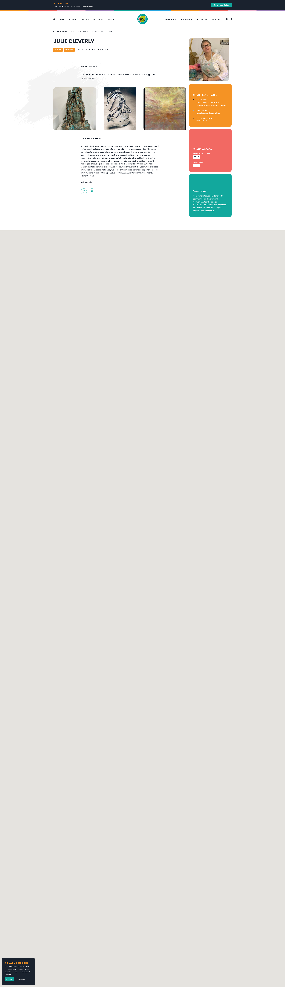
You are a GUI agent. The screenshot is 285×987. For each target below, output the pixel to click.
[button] (142, 681)
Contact (216, 19)
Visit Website (87, 182)
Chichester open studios (63, 32)
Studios (73, 19)
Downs (87, 32)
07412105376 (202, 120)
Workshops (170, 19)
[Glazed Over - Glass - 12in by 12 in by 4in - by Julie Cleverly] (119, 108)
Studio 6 (95, 32)
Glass (80, 50)
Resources (186, 19)
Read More (21, 979)
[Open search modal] (54, 19)
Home (61, 19)
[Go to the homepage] (142, 19)
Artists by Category (92, 19)
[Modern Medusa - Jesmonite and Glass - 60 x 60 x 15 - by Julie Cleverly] (74, 108)
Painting (90, 50)
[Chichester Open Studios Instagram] (231, 19)
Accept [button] (9, 979)
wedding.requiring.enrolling (208, 113)
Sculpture (103, 50)
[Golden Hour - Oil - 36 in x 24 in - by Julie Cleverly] (165, 108)
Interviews (202, 19)
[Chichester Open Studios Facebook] (227, 19)
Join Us (111, 19)
